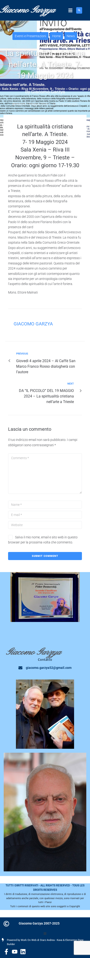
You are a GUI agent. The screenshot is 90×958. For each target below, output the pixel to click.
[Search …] (79, 10)
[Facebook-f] (6, 952)
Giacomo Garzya (48, 91)
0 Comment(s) (67, 104)
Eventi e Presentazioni (30, 36)
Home (56, 36)
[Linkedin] (23, 952)
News (71, 36)
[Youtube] (15, 952)
